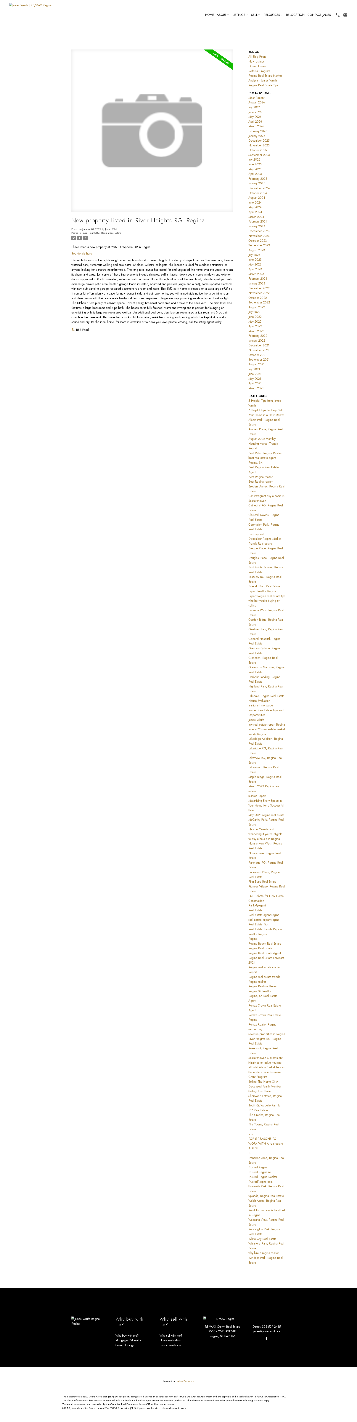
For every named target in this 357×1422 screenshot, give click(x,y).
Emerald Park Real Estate (264, 586)
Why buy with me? (127, 1335)
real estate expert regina (263, 920)
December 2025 (259, 140)
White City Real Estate (262, 1239)
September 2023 (259, 245)
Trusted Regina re (259, 1172)
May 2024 (254, 207)
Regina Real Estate (260, 948)
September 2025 (259, 155)
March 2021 (256, 388)
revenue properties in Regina (266, 1034)
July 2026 (254, 107)
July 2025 (254, 159)
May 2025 (254, 169)
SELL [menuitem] (254, 15)
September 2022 (259, 302)
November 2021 (258, 350)
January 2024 (256, 226)
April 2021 (255, 383)
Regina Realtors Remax (263, 986)
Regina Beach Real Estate (264, 943)
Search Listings (124, 1345)
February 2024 (257, 221)
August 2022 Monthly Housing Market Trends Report (263, 443)
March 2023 (256, 274)
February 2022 (257, 336)
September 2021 (259, 359)
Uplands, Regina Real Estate (266, 1196)
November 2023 (259, 236)
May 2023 (254, 264)
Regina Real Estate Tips (263, 85)
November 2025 (259, 145)
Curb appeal (256, 534)
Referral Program (259, 71)
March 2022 (256, 331)
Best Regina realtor (260, 477)
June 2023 (255, 259)
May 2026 (254, 117)
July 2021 (254, 369)
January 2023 (256, 283)
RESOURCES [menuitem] (271, 15)
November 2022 (259, 293)
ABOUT (221, 15)
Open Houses (257, 66)
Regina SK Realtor (259, 991)
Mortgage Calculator (128, 1340)
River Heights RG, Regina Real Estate (101, 233)
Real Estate (255, 910)
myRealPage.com (185, 1381)
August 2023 (256, 250)
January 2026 (256, 136)
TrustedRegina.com (260, 1182)
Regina (252, 939)
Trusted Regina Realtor (262, 1177)
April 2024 (255, 212)
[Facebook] (266, 1338)
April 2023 (255, 269)
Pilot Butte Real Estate (262, 881)
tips (250, 1134)
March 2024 (256, 217)
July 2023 (254, 255)
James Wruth (256, 720)
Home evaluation (170, 1340)
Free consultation (170, 1345)
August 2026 (256, 102)
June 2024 (255, 202)
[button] (337, 15)
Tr (249, 1153)
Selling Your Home (259, 1091)
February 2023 (257, 278)
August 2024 (256, 198)
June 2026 (255, 112)
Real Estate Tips (258, 924)
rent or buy (255, 1029)
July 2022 (254, 312)
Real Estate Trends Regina (265, 929)
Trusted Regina (257, 1167)
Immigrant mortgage (260, 705)
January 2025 (256, 183)
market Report (257, 796)
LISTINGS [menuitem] (238, 15)
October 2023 (257, 241)
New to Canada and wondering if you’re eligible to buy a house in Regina (265, 834)
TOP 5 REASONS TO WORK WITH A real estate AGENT (265, 1143)
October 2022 (257, 298)
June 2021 (254, 374)
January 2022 (256, 340)
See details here (81, 253)
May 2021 (254, 379)
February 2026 (257, 131)
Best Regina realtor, (260, 481)
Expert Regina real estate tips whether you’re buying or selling (266, 601)
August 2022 (256, 307)
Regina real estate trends (264, 977)
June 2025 (255, 164)
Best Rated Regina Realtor (265, 453)
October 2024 (257, 193)
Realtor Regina (257, 934)
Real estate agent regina (263, 915)
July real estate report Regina (266, 724)
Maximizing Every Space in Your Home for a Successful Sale (266, 805)
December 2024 (259, 188)
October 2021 (257, 355)
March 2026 (256, 126)
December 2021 (258, 345)
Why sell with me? (171, 1335)
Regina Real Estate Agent (264, 953)
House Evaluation (259, 701)
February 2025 (257, 179)
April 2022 (255, 326)
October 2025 (257, 150)
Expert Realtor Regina (262, 591)
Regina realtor (257, 982)
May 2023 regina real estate (266, 815)
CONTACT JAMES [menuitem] (319, 15)
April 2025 (255, 174)
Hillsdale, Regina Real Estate (266, 696)
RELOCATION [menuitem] (295, 15)
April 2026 (255, 121)
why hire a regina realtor (263, 1253)
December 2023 (259, 231)
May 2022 (254, 321)
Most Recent (256, 98)
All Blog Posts (257, 57)
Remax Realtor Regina (262, 1024)
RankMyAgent (257, 905)
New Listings (256, 61)
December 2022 (259, 288)
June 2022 (255, 317)
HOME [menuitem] (209, 15)
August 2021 (256, 364)
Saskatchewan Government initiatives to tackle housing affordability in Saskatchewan (266, 1062)
